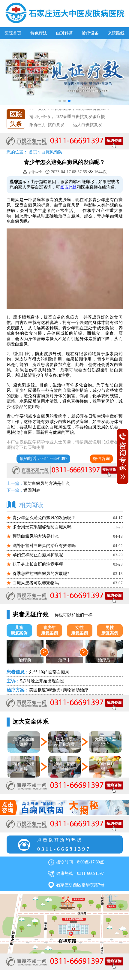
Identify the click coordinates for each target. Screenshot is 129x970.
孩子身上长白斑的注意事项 (38, 564)
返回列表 (31, 490)
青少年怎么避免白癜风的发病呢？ (44, 517)
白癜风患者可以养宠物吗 (36, 583)
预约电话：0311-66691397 (43, 458)
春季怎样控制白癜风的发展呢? (41, 573)
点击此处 (68, 187)
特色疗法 (38, 33)
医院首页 (12, 33)
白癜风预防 (51, 152)
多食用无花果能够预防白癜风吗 (42, 527)
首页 (33, 152)
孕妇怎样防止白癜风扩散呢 (38, 555)
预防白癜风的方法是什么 (46, 483)
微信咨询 (101, 458)
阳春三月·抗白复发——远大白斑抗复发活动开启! (75, 117)
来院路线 (116, 33)
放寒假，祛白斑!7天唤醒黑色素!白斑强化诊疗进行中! (78, 125)
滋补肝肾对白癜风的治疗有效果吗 (44, 545)
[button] (59, 101)
